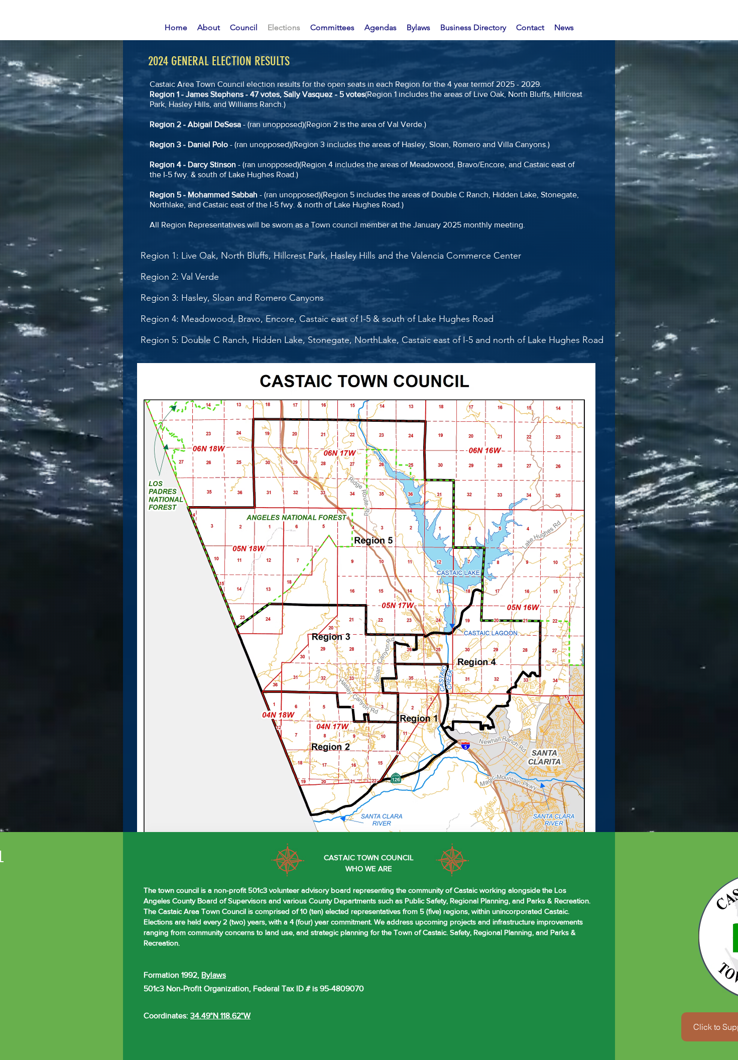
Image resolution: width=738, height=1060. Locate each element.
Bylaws (213, 975)
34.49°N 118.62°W (220, 1015)
